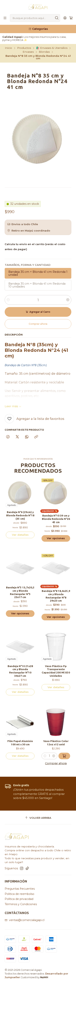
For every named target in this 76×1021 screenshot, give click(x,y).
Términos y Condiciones (21, 904)
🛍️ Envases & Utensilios (51, 48)
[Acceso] (65, 18)
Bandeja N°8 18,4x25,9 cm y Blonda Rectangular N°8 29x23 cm (56, 595)
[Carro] (71, 18)
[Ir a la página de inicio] (38, 7)
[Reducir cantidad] (8, 300)
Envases (28, 52)
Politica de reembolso (19, 894)
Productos (24, 48)
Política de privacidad (19, 899)
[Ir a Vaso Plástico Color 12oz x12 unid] (55, 721)
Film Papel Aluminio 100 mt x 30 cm (20, 742)
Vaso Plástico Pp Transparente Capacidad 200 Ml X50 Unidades (56, 671)
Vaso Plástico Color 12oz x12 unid (56, 742)
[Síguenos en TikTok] (27, 868)
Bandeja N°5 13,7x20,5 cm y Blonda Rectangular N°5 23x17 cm (20, 592)
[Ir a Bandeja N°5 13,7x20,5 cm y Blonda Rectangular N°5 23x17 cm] (20, 568)
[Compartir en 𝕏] (17, 437)
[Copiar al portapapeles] (36, 437)
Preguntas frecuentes (20, 888)
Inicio (8, 48)
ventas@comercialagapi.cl (26, 920)
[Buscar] (56, 18)
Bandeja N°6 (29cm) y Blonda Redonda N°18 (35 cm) (20, 515)
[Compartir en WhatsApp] (27, 437)
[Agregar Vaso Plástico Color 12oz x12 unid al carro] (64, 756)
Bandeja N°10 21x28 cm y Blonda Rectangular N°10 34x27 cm (20, 671)
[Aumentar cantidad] (68, 300)
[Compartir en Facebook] (8, 437)
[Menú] (5, 18)
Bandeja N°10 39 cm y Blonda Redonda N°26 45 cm (56, 519)
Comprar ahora (56, 763)
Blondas (44, 52)
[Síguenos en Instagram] (22, 868)
